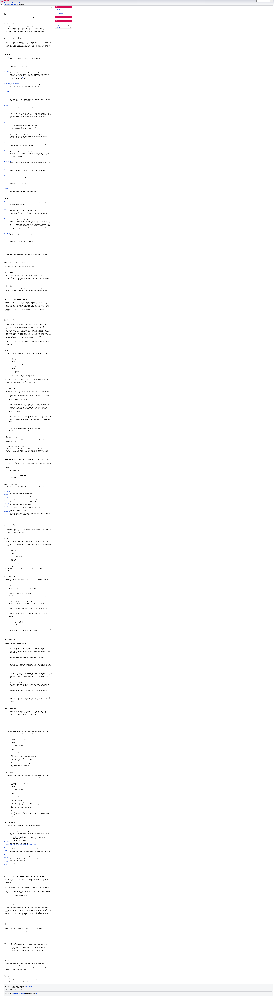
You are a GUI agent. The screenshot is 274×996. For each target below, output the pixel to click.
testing (57, 25)
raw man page (59, 13)
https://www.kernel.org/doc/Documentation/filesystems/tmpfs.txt (28, 77)
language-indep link (61, 9)
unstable (58, 27)
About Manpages (12, 2)
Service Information (27, 2)
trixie (57, 23)
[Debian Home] (2, 3)
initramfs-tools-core (14, 4)
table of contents (60, 17)
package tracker (60, 11)
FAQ (19, 2)
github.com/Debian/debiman (19, 993)
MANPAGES (6, 0)
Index (5, 2)
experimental (7, 4)
